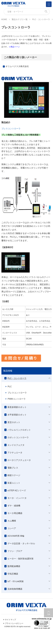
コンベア (11, 528)
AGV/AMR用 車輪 (15, 536)
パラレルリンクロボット (19, 430)
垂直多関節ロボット (17, 407)
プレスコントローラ (10, 128)
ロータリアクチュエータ (19, 460)
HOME (4, 19)
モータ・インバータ (17, 498)
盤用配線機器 (13, 566)
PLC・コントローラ (41, 19)
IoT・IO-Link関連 (15, 581)
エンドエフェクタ (15, 445)
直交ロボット (13, 422)
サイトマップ (10, 620)
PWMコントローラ (17, 399)
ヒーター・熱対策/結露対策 (20, 558)
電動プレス (12, 468)
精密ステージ (13, 475)
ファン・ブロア (14, 551)
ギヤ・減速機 (13, 505)
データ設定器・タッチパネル (21, 543)
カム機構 (11, 521)
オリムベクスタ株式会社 (17, 66)
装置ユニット (13, 483)
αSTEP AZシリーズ (16, 490)
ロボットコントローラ (18, 437)
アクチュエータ (14, 452)
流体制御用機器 (14, 589)
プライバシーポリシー (14, 623)
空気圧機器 (12, 574)
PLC (10, 386)
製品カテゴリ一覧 (20, 19)
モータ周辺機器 (14, 513)
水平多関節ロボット (17, 414)
